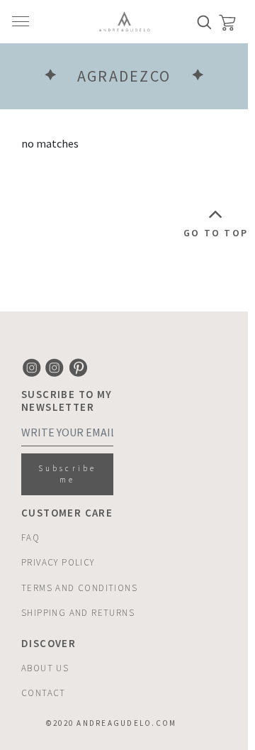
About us (45, 668)
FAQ (30, 537)
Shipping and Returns (78, 613)
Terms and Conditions (79, 588)
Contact (43, 693)
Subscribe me (67, 474)
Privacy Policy (58, 562)
